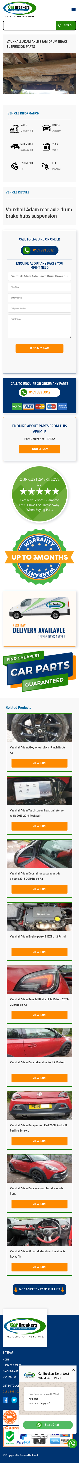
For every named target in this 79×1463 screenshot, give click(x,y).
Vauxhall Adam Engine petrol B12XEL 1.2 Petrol (38, 936)
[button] (39, 1293)
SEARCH (68, 25)
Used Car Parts (12, 1365)
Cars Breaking (11, 1371)
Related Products (18, 708)
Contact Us (9, 1377)
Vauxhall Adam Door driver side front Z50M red (37, 1062)
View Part (40, 763)
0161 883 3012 (43, 250)
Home (6, 1359)
